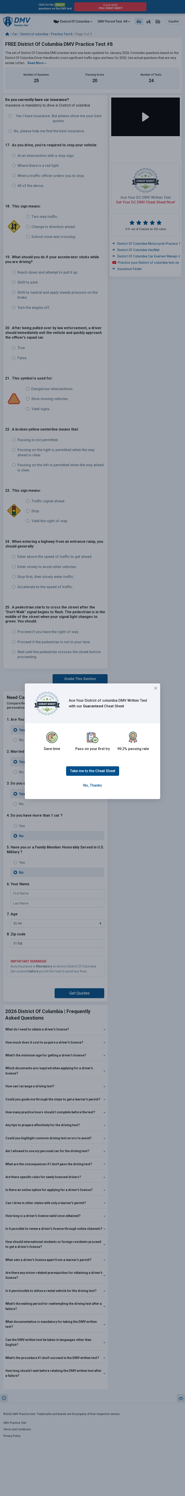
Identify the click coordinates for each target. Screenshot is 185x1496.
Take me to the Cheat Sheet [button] (92, 771)
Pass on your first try (92, 749)
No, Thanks (92, 785)
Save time (52, 749)
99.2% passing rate (133, 749)
